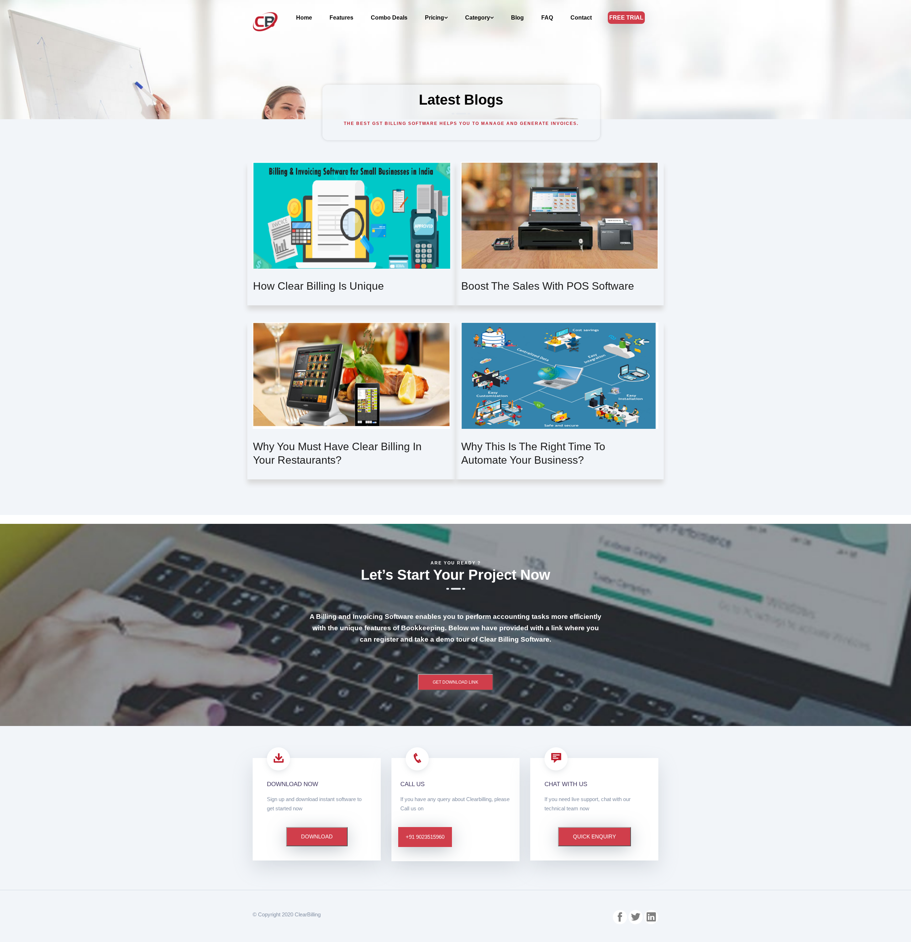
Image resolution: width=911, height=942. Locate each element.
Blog (517, 18)
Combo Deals (389, 18)
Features (341, 18)
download (317, 836)
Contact (581, 18)
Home (304, 18)
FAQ (547, 18)
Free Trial (626, 18)
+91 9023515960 (425, 837)
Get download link (455, 682)
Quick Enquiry (594, 836)
